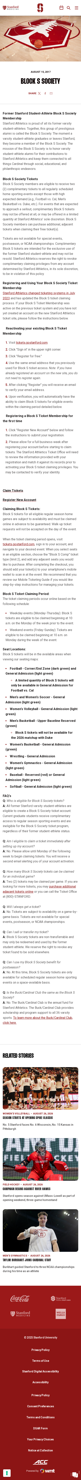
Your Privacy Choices (40, 1439)
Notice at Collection (40, 1450)
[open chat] (75, 1474)
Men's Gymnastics (15, 1255)
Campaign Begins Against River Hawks (27, 1189)
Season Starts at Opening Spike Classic (28, 1118)
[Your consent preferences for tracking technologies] (7, 1473)
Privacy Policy (41, 1350)
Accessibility (41, 1382)
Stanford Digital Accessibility (41, 1371)
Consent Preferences (40, 1406)
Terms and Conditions (40, 1417)
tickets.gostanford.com (32, 342)
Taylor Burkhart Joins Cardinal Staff (27, 1260)
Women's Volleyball (16, 1113)
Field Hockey (11, 1184)
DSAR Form (40, 1428)
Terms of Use (40, 1360)
